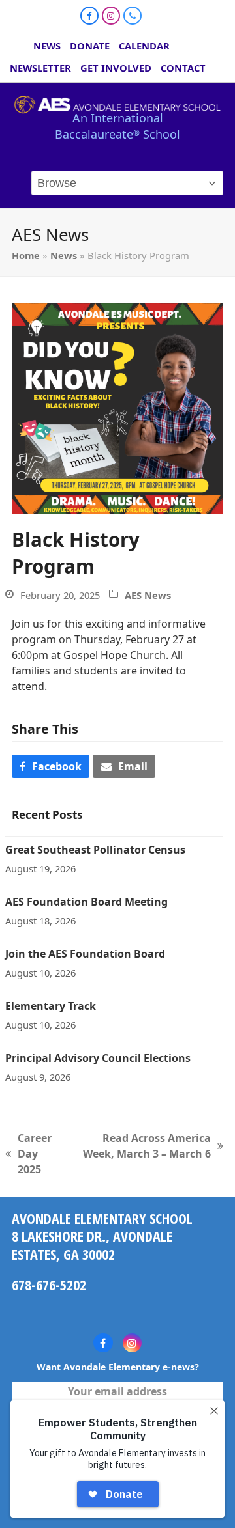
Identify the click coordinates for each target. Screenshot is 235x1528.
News (63, 255)
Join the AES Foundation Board (85, 954)
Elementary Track (50, 1006)
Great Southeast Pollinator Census (95, 849)
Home (26, 255)
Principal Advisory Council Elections (98, 1058)
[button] (50, 766)
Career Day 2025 (28, 1154)
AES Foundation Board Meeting (86, 902)
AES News (148, 595)
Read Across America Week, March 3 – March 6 (142, 1146)
